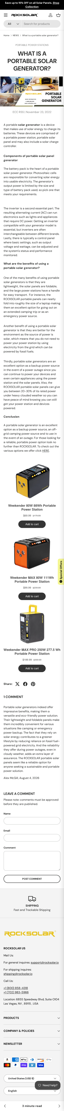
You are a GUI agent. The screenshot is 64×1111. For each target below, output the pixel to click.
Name (7, 813)
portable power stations (32, 45)
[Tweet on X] (17, 684)
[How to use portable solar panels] (59, 1106)
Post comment (32, 878)
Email (7, 830)
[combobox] (32, 24)
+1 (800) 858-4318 (16, 988)
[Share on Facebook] (25, 684)
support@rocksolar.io (45, 962)
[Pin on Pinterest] (33, 684)
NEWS (16, 35)
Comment (10, 847)
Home (6, 35)
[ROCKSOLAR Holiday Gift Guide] (5, 1106)
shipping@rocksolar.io (18, 974)
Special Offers (61, 571)
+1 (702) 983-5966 (16, 992)
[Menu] (6, 15)
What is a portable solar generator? (40, 35)
